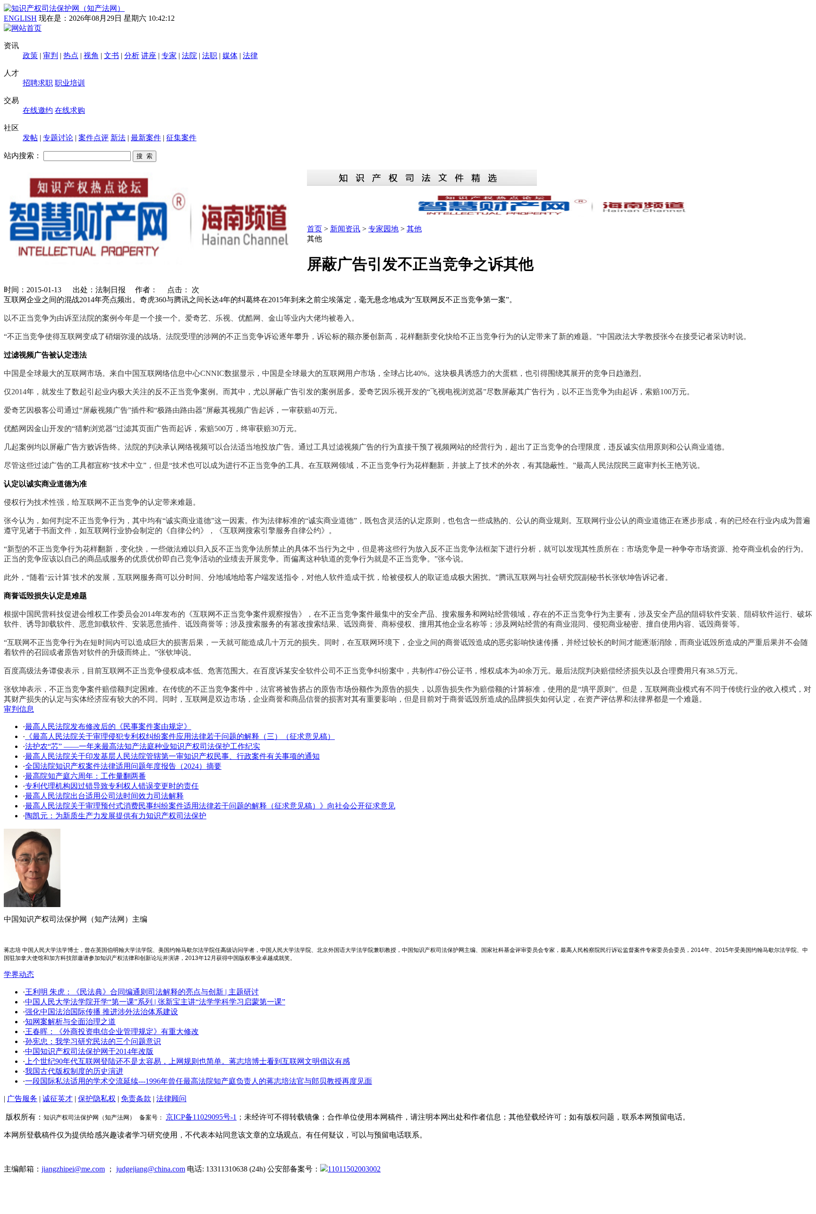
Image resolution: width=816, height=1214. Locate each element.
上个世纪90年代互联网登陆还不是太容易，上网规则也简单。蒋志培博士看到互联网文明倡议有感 (187, 1061)
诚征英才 (57, 1099)
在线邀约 (38, 110)
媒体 (230, 55)
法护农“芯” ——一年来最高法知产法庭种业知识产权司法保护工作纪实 (142, 746)
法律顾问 (171, 1099)
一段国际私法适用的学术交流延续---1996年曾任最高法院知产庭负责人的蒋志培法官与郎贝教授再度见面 (198, 1081)
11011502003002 (354, 1169)
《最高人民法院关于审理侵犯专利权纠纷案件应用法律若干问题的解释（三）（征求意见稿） (180, 736)
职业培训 (70, 83)
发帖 (30, 138)
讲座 (148, 55)
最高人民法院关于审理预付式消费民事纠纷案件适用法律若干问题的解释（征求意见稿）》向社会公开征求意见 (210, 806)
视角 (91, 55)
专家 (169, 55)
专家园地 (383, 229)
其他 (414, 229)
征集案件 (181, 138)
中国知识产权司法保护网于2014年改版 (89, 1051)
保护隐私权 (97, 1099)
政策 (30, 55)
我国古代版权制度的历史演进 (74, 1071)
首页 (314, 229)
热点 (70, 55)
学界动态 (19, 974)
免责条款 (136, 1099)
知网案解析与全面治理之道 (70, 1022)
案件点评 (93, 138)
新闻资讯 (345, 229)
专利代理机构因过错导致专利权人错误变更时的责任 (112, 786)
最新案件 (146, 138)
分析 (131, 55)
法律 (250, 55)
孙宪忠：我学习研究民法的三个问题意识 (93, 1041)
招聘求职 (38, 83)
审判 (50, 55)
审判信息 (19, 709)
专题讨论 (58, 138)
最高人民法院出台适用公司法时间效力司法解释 (104, 796)
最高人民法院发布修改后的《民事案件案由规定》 (108, 726)
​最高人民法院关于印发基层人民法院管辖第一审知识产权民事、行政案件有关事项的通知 (172, 756)
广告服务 (22, 1099)
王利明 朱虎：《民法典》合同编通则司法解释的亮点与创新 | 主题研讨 (142, 992)
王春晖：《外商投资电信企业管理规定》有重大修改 (112, 1031)
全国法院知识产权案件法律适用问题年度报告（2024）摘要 (123, 766)
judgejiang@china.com (150, 1169)
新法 (118, 138)
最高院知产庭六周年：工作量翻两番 (85, 776)
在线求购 (70, 110)
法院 (189, 55)
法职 (209, 55)
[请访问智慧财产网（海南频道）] (559, 214)
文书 (111, 55)
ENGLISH (20, 18)
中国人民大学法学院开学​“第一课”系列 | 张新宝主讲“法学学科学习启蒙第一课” (155, 1002)
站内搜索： (23, 156)
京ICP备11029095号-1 (201, 1117)
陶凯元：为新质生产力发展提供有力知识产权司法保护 (115, 816)
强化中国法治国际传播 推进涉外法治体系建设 (101, 1012)
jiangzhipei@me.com (73, 1169)
